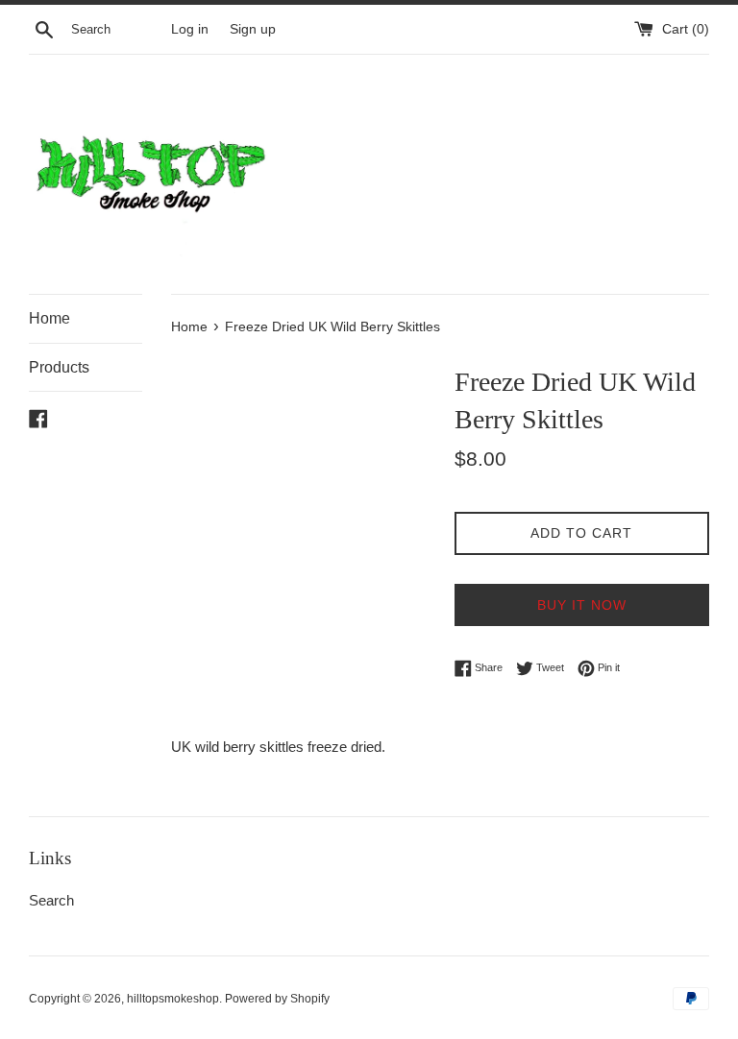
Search (51, 900)
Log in (190, 29)
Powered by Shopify (277, 998)
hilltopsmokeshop (173, 998)
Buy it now (582, 605)
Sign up (253, 29)
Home (49, 318)
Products (59, 367)
